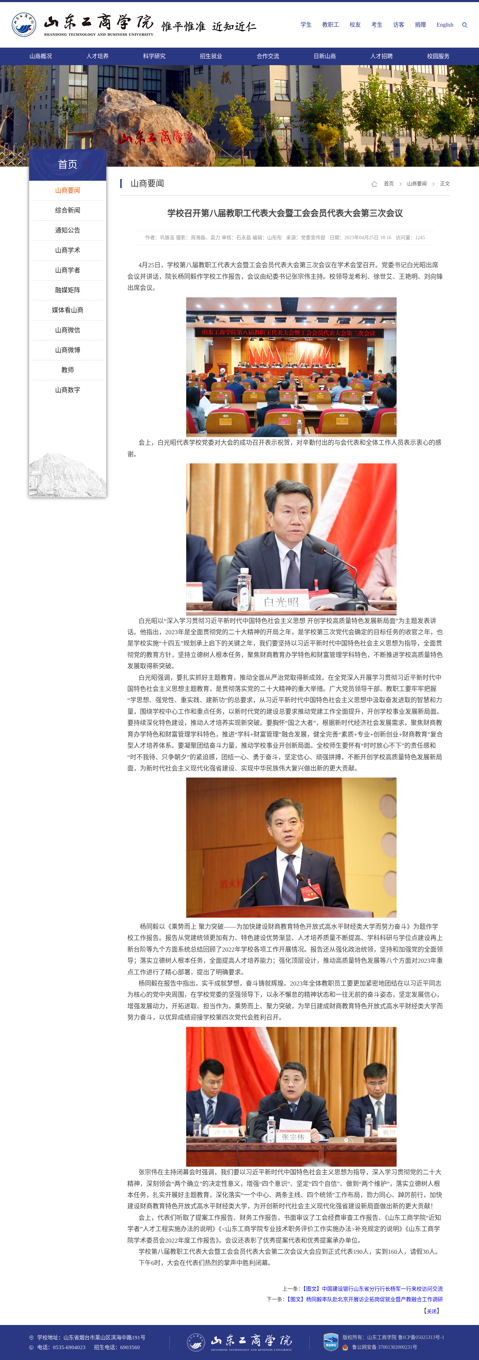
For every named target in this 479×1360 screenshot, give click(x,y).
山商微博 (67, 350)
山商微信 (67, 330)
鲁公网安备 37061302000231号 (382, 1347)
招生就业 (211, 56)
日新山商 (324, 56)
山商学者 (67, 270)
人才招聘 (381, 56)
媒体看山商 (67, 310)
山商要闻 (67, 190)
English (445, 25)
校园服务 (438, 56)
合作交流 (268, 56)
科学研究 (154, 56)
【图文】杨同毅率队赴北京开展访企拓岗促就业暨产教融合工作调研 (365, 1299)
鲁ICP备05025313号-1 (421, 1337)
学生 (306, 25)
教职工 (330, 25)
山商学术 (67, 250)
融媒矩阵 (67, 290)
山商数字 (67, 390)
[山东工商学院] (136, 25)
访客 (398, 25)
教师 (67, 370)
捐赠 (420, 25)
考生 (377, 25)
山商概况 (40, 56)
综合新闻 (67, 210)
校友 (355, 25)
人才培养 (97, 56)
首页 (389, 183)
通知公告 (67, 230)
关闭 (432, 1311)
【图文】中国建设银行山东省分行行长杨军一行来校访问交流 (373, 1289)
